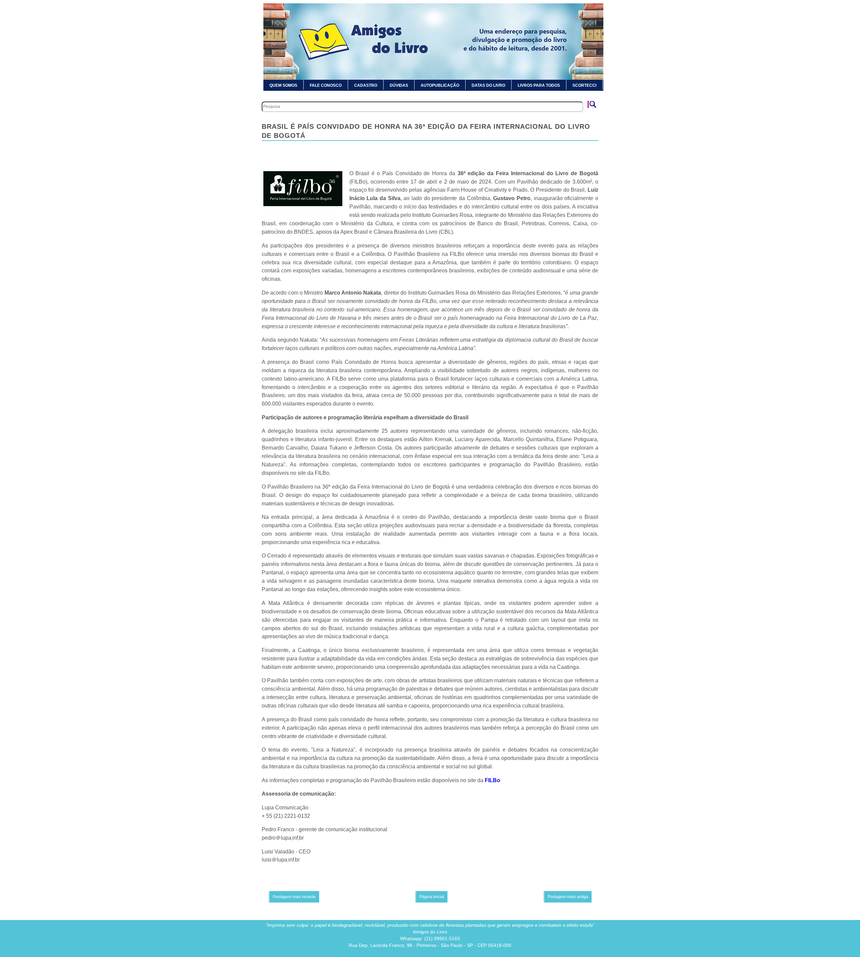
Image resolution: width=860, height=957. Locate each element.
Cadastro (365, 85)
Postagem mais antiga (568, 896)
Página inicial (431, 896)
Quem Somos (283, 85)
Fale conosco (326, 85)
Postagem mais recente (294, 896)
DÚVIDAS (399, 85)
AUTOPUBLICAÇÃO (440, 85)
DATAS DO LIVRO (488, 85)
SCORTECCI (584, 85)
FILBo (492, 780)
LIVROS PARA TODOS (539, 85)
